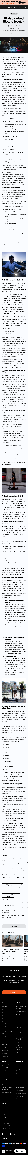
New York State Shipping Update (6, 1125)
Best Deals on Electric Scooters (20, 1020)
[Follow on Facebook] (3, 1134)
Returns (3, 1076)
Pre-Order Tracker (6, 1118)
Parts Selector (5, 1115)
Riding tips (14, 13)
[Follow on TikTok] (14, 1134)
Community (19, 1075)
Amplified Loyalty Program (6, 1080)
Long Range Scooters (21, 1027)
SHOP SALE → (22, 3)
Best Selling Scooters (21, 1024)
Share (15, 926)
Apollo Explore (5, 1023)
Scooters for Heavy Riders (20, 1034)
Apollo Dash (5, 1006)
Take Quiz (4, 1044)
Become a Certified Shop (20, 1097)
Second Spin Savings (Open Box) (21, 1007)
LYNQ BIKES (5, 1056)
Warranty (4, 1071)
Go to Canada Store (7, 1128)
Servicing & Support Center (7, 1111)
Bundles (4, 1047)
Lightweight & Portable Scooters (20, 1039)
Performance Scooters (19, 1015)
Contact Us (4, 1107)
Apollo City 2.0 (5, 1018)
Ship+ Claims (5, 1120)
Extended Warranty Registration (6, 1088)
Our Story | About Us (21, 1065)
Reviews (18, 1081)
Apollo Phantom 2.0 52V (7, 1032)
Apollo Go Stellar (6, 1012)
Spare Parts (4, 1053)
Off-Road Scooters (20, 1030)
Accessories (5, 1050)
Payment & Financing (7, 1068)
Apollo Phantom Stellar (6, 1037)
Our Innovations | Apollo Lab (20, 1069)
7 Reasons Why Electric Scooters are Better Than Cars (11, 951)
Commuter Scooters (21, 1011)
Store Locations (19, 1090)
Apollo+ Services (6, 1065)
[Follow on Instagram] (7, 1134)
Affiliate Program (6, 1084)
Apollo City (4, 1015)
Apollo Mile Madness (7, 1092)
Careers (18, 1084)
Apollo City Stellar (6, 1021)
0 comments (22, 30)
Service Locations (20, 1087)
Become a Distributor (21, 1093)
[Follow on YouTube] (10, 1134)
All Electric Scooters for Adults (21, 1048)
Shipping (4, 1073)
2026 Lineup (19, 1052)
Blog (17, 1078)
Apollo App (18, 1073)
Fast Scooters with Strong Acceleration (21, 1044)
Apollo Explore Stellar (5, 1028)
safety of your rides (13, 167)
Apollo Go (4, 1009)
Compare (4, 1041)
